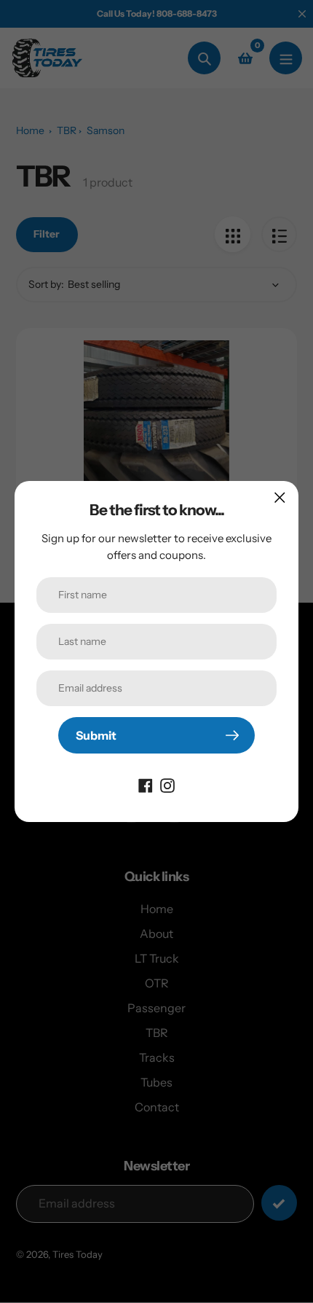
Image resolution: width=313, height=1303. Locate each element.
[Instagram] (167, 784)
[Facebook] (145, 784)
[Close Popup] (280, 497)
